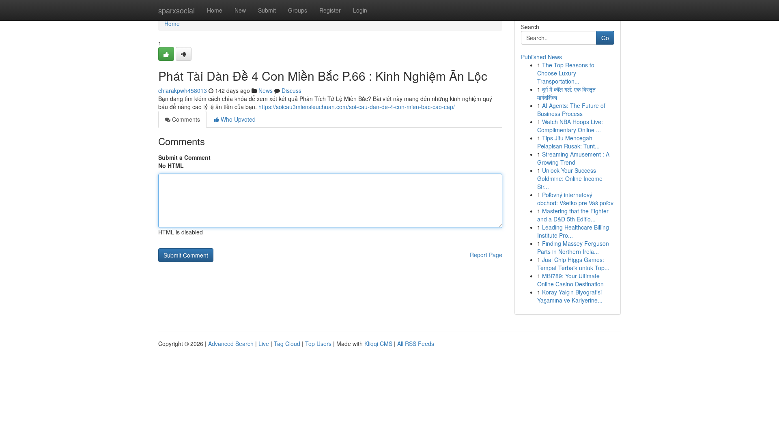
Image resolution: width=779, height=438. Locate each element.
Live (263, 343)
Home (214, 10)
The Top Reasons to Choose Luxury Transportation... (565, 73)
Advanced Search (231, 343)
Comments (185, 119)
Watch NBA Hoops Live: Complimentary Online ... (570, 126)
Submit (267, 10)
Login (360, 10)
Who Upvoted (237, 119)
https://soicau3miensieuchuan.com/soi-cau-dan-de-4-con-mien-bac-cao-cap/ (356, 107)
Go (605, 38)
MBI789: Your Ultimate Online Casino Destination (570, 280)
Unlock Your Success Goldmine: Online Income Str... (570, 178)
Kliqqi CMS (378, 343)
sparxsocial (176, 10)
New (240, 10)
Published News (541, 57)
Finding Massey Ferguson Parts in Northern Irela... (573, 247)
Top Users (318, 343)
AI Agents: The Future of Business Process (571, 109)
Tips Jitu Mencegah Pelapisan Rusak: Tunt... (568, 142)
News (265, 90)
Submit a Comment (184, 157)
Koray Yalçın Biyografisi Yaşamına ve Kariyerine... (570, 296)
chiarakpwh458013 (182, 90)
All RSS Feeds (415, 343)
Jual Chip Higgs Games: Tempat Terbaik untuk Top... (573, 264)
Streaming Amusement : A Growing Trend (573, 158)
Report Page (486, 255)
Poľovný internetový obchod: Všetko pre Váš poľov (575, 199)
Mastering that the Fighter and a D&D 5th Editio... (573, 215)
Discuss (291, 90)
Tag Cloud (287, 343)
